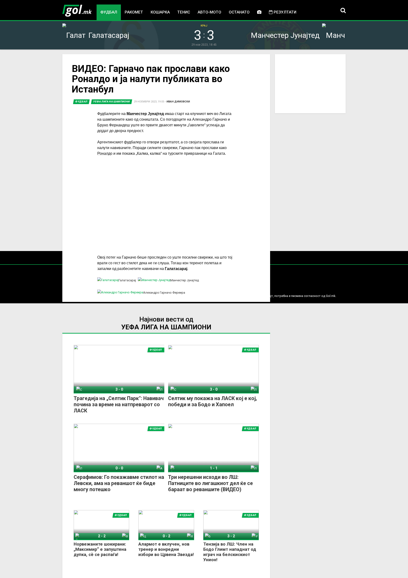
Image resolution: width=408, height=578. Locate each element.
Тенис (183, 12)
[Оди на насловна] (77, 10)
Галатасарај (176, 269)
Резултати (284, 12)
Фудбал (108, 12)
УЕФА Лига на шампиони (111, 101)
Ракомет (134, 12)
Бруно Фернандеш (113, 125)
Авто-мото (209, 12)
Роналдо (104, 153)
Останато (239, 12)
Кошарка (160, 12)
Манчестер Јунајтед (145, 114)
